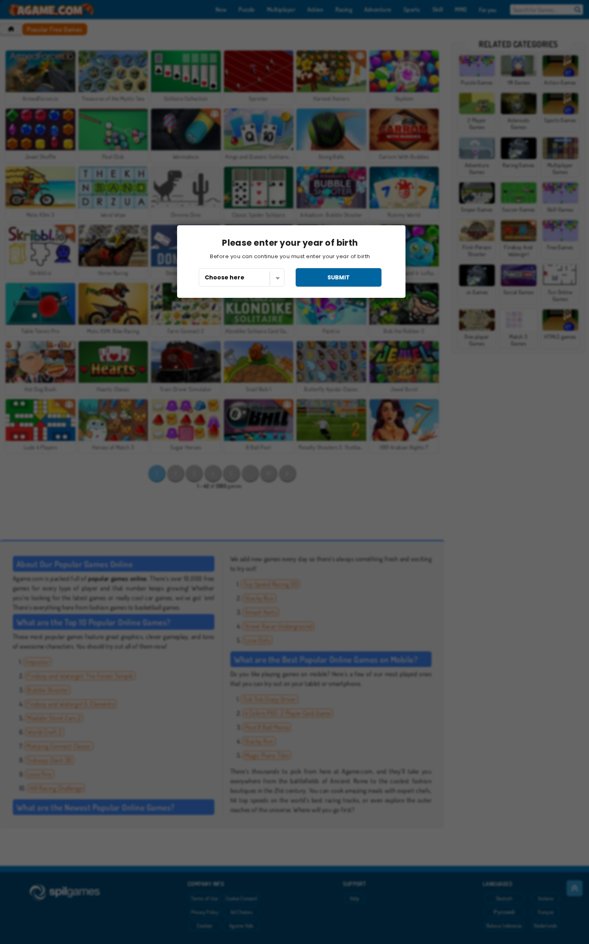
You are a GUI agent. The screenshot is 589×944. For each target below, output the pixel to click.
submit (338, 277)
